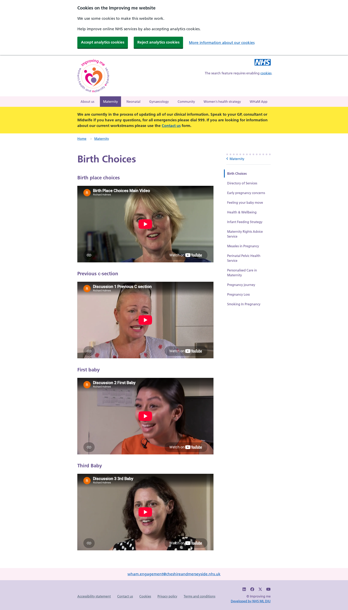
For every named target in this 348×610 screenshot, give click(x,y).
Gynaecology (159, 102)
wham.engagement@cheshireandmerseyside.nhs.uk (174, 574)
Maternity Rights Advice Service (245, 234)
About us (87, 102)
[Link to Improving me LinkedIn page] (244, 589)
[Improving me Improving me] (263, 63)
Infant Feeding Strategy (244, 222)
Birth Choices (237, 173)
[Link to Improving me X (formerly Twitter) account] (260, 589)
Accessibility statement (94, 596)
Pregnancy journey (241, 285)
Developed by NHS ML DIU (251, 601)
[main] (174, 356)
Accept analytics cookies (102, 42)
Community (186, 102)
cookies (265, 73)
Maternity (110, 102)
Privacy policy (167, 596)
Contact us (171, 125)
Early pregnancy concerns (246, 193)
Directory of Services (242, 183)
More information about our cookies (222, 42)
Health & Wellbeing (242, 212)
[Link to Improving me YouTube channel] (268, 589)
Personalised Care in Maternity (242, 272)
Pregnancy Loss (238, 294)
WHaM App (258, 102)
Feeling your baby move (245, 203)
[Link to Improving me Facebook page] (252, 589)
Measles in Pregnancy (243, 246)
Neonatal (133, 102)
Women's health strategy (222, 102)
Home (81, 139)
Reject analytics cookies (158, 42)
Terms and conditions (199, 596)
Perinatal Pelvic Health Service (243, 258)
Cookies (145, 596)
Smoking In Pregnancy (243, 304)
